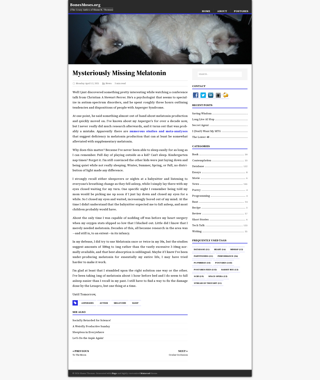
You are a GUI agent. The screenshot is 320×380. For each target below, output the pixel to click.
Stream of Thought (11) (208, 283)
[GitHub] (218, 97)
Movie (196, 178)
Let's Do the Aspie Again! (88, 338)
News (109, 83)
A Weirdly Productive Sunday (91, 326)
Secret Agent (200, 125)
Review (196, 213)
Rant (195, 202)
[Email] (225, 97)
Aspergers (87, 303)
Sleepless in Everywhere (88, 332)
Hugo (114, 373)
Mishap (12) (236, 249)
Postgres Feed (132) (205, 269)
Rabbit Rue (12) (229, 269)
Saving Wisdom (202, 113)
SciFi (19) (199, 276)
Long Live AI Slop (203, 119)
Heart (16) (220, 249)
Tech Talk (198, 225)
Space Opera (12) (217, 276)
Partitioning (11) (203, 256)
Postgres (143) (223, 262)
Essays (196, 172)
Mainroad (145, 373)
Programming (201, 196)
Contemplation (201, 160)
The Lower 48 (200, 137)
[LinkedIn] (211, 97)
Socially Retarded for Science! (91, 320)
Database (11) (202, 249)
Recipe (196, 207)
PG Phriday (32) (202, 262)
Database (198, 166)
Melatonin (120, 303)
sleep (135, 303)
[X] (203, 97)
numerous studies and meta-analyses (159, 131)
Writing (197, 231)
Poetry (196, 190)
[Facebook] (196, 97)
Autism (104, 303)
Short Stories (200, 219)
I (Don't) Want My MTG (206, 131)
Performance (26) (228, 256)
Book (195, 154)
